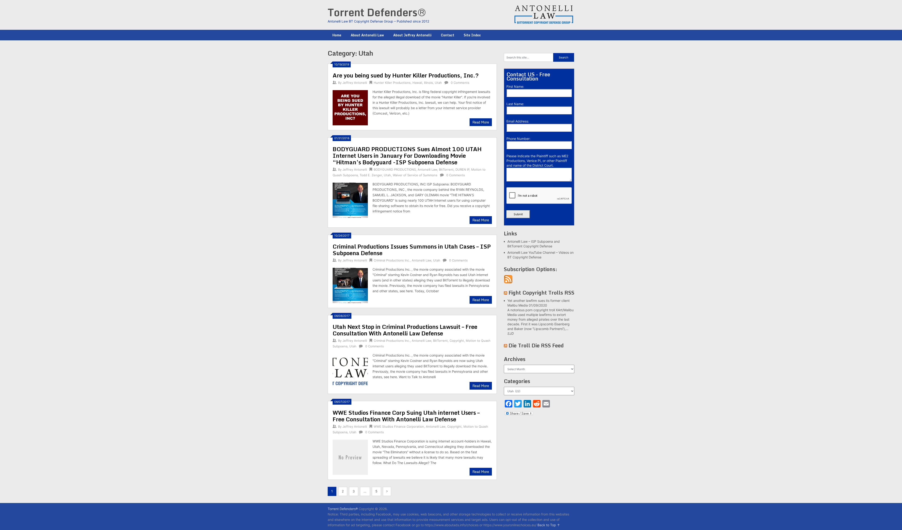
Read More (480, 122)
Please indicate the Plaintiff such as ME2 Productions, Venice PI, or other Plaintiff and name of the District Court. (537, 160)
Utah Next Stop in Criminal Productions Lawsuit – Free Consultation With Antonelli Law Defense (405, 330)
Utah (438, 82)
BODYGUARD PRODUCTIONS (395, 169)
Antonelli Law (427, 169)
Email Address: (517, 121)
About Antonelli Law (367, 35)
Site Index (472, 35)
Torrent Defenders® (377, 12)
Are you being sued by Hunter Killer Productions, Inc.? (406, 75)
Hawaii (417, 82)
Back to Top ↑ (548, 525)
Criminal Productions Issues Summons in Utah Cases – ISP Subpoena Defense (412, 249)
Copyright (457, 340)
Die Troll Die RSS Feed (536, 345)
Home (336, 35)
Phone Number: (518, 139)
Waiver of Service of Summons (415, 175)
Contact (447, 35)
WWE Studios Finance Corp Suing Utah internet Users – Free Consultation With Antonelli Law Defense (406, 416)
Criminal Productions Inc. (392, 260)
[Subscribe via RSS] (508, 282)
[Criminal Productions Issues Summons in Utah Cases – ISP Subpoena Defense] (350, 285)
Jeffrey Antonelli (354, 82)
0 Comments (460, 82)
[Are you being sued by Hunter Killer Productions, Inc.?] (350, 107)
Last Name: (515, 104)
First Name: (515, 86)
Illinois (428, 82)
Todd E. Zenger (371, 175)
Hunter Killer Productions (392, 82)
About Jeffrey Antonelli (412, 35)
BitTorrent (446, 169)
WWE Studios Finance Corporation (399, 426)
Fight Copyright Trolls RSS (541, 292)
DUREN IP (462, 169)
